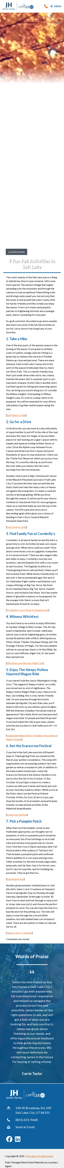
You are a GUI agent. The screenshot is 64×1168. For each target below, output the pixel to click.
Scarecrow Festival (17, 814)
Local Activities (16, 251)
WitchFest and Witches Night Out (25, 663)
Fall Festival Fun (15, 879)
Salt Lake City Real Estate (39, 1156)
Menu (58, 6)
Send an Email (25, 1127)
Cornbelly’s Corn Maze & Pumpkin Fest (27, 610)
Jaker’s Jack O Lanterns (19, 932)
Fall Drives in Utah (16, 527)
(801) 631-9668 (27, 1120)
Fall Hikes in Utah (16, 415)
